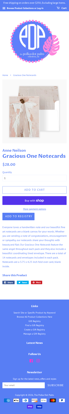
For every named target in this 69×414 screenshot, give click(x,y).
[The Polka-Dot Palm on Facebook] (31, 361)
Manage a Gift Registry (34, 333)
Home (5, 75)
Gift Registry (35, 321)
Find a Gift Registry (34, 325)
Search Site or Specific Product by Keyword (34, 312)
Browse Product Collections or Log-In (24, 8)
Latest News (34, 343)
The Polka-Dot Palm (44, 395)
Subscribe (55, 385)
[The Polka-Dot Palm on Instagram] (38, 361)
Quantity (7, 172)
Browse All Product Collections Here (34, 316)
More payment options (34, 209)
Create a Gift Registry (34, 329)
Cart (64, 8)
